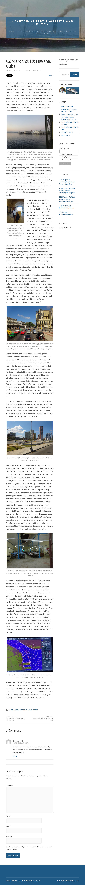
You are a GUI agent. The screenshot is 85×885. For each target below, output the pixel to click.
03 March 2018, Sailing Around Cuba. (42, 718)
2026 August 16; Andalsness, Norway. (66, 207)
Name (8, 816)
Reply (15, 756)
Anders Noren (68, 881)
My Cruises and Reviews (69, 114)
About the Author (67, 106)
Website (9, 836)
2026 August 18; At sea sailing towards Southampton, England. (67, 190)
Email (8, 826)
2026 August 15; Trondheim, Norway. (66, 213)
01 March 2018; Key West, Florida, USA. (15, 718)
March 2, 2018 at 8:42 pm (21, 743)
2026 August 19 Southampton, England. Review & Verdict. (67, 182)
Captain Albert (25, 71)
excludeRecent (23, 709)
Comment (10, 785)
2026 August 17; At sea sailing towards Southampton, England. (67, 199)
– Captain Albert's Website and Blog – (26, 881)
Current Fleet (65, 135)
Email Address (64, 148)
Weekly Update (67, 160)
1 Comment (37, 71)
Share (51, 75)
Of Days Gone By (67, 132)
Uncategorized (33, 709)
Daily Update (66, 157)
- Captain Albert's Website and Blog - (42, 23)
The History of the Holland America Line (68, 118)
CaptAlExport (14, 709)
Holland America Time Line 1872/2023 (69, 110)
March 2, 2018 (11, 71)
